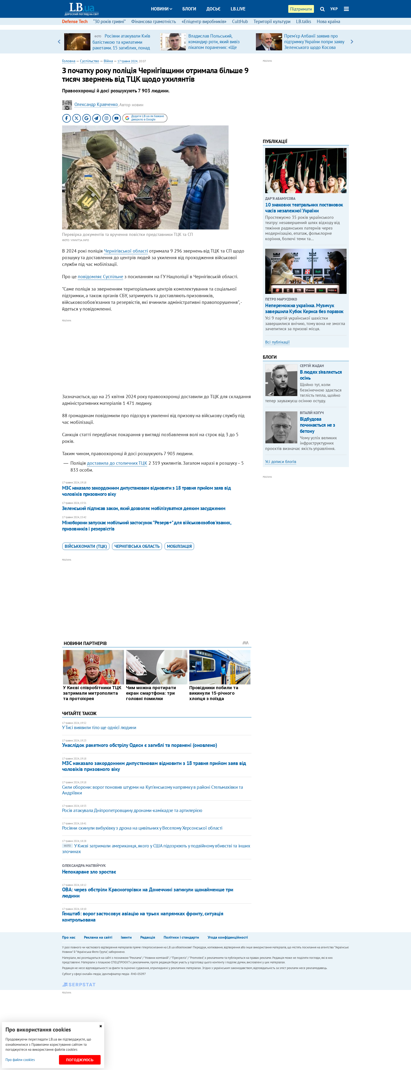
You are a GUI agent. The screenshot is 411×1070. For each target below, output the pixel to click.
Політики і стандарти (181, 937)
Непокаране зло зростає (89, 871)
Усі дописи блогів (280, 461)
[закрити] (100, 1026)
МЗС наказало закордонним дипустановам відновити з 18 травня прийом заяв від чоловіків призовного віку (146, 491)
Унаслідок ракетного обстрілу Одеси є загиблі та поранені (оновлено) (139, 745)
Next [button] (352, 41)
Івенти (126, 937)
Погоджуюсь (79, 1060)
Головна (68, 60)
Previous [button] (59, 41)
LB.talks (303, 21)
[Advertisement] (156, 356)
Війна (108, 60)
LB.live (238, 9)
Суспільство (89, 60)
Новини (160, 9)
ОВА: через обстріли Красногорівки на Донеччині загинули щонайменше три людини (147, 892)
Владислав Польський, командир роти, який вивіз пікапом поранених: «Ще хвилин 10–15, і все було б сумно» (214, 47)
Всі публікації (277, 342)
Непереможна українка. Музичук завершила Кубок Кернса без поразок (304, 308)
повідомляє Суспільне (100, 276)
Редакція (147, 937)
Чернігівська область (137, 546)
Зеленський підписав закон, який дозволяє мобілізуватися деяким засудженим (143, 508)
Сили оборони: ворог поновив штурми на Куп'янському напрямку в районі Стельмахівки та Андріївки (152, 790)
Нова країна (328, 21)
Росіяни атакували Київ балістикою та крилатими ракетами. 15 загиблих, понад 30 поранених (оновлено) (121, 44)
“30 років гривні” (109, 21)
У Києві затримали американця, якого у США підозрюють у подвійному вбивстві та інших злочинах (156, 849)
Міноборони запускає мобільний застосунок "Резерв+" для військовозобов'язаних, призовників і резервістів (146, 525)
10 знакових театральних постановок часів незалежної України (304, 207)
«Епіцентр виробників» (204, 21)
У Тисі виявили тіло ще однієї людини (99, 727)
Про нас (68, 937)
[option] (110, 41)
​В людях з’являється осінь (321, 375)
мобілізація (179, 546)
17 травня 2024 (127, 61)
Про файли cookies (20, 1059)
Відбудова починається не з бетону (317, 425)
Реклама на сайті (98, 937)
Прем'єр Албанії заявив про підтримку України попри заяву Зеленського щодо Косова (314, 41)
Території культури (272, 21)
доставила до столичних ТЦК (117, 463)
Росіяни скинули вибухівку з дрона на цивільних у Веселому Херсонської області (142, 828)
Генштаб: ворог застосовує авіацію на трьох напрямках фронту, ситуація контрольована (142, 916)
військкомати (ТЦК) (86, 546)
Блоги (189, 9)
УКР (334, 8)
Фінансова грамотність (153, 21)
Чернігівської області (126, 251)
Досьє (213, 9)
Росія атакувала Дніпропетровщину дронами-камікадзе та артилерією (132, 810)
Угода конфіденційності (228, 937)
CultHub (240, 21)
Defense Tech (75, 21)
